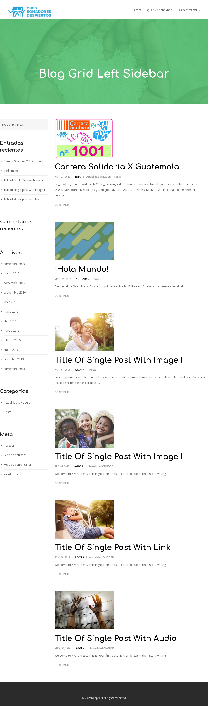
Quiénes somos (159, 10)
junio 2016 (10, 302)
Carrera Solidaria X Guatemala (23, 161)
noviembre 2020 (14, 264)
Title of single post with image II (25, 190)
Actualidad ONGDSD (17, 402)
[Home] (29, 13)
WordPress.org (13, 474)
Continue (62, 205)
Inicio (136, 10)
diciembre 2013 (14, 359)
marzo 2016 (12, 330)
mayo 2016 (11, 311)
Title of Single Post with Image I (25, 180)
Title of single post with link (21, 199)
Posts (7, 412)
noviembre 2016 (14, 283)
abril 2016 (10, 321)
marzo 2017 (12, 273)
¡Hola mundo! (12, 171)
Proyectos (187, 10)
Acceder (9, 445)
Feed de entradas (15, 455)
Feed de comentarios (18, 464)
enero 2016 (11, 350)
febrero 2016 (12, 340)
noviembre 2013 (14, 369)
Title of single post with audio (116, 638)
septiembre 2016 (15, 292)
